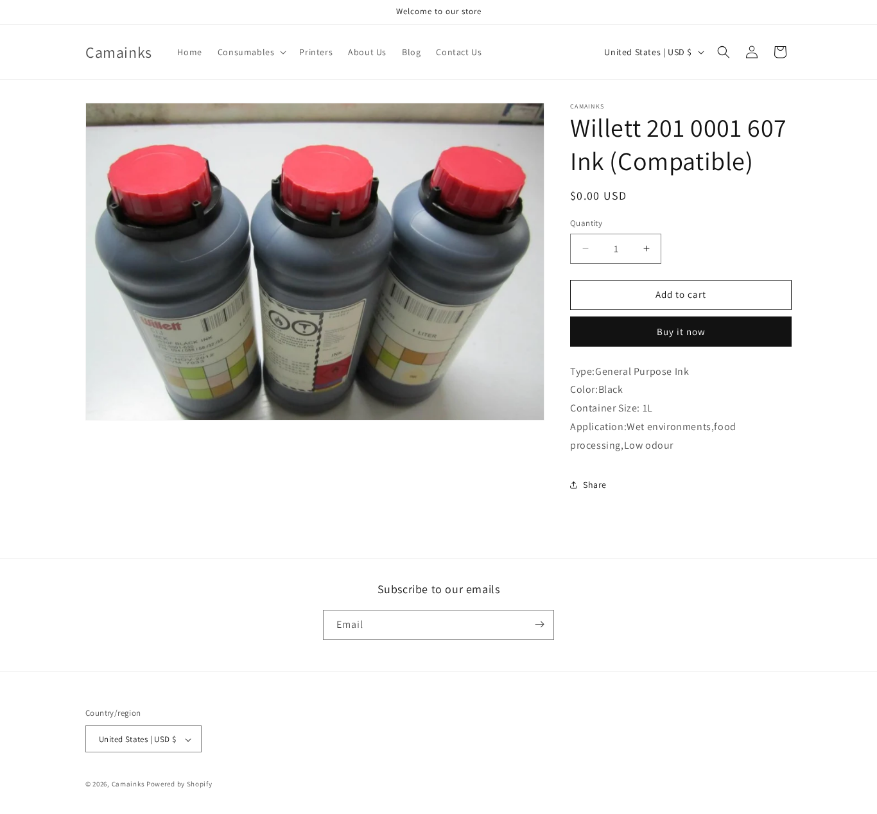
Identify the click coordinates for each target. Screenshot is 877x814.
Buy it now (681, 331)
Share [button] (595, 484)
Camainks (128, 784)
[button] (251, 52)
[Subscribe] (539, 624)
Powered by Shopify (179, 784)
